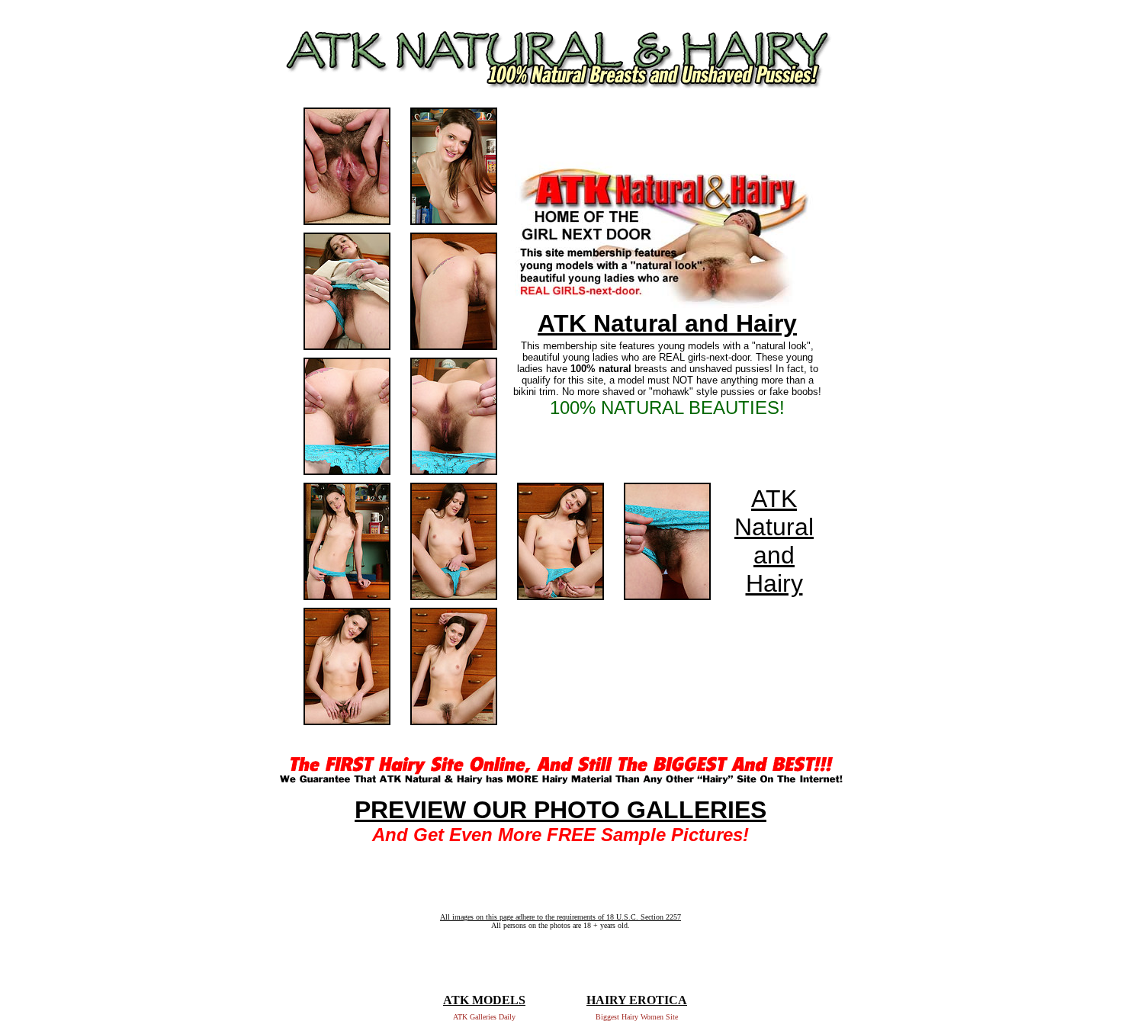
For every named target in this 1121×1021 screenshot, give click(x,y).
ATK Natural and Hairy (667, 323)
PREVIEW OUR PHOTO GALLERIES (560, 810)
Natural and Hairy (774, 555)
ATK (774, 498)
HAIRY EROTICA (636, 1000)
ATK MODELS (484, 1000)
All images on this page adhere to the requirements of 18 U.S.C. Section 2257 (560, 917)
